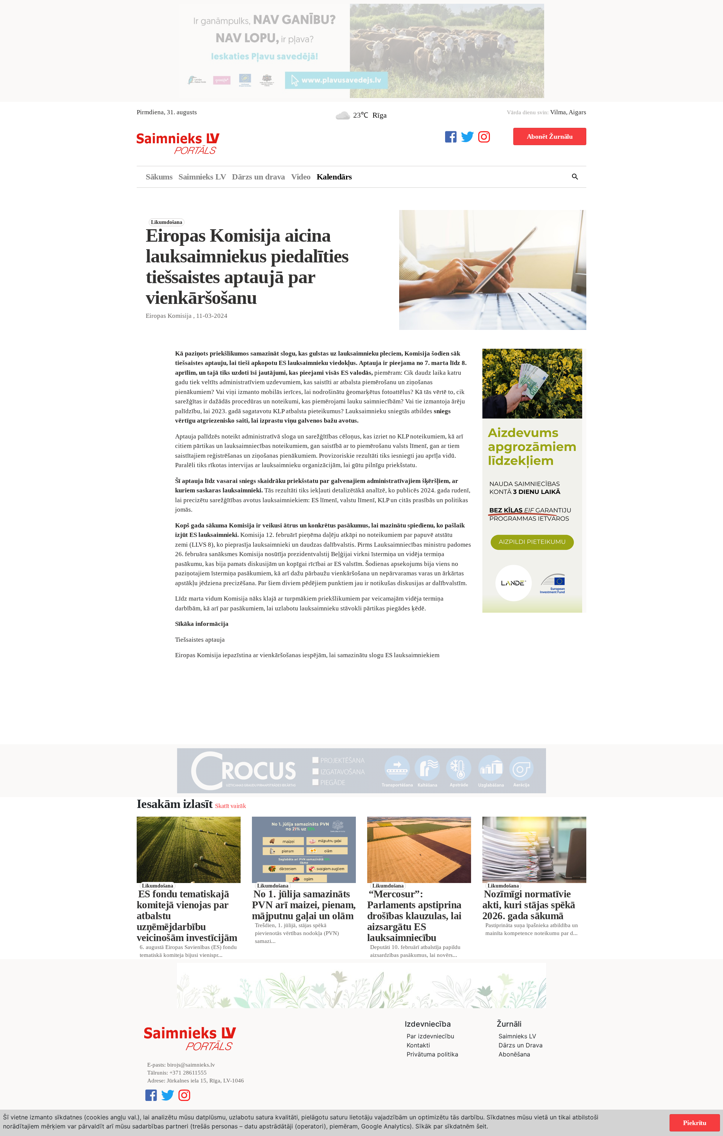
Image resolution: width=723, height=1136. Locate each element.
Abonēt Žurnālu (550, 136)
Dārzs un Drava (521, 1045)
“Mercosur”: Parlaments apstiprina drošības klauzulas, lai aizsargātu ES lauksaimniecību (414, 915)
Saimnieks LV (202, 176)
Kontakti (418, 1045)
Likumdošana (166, 222)
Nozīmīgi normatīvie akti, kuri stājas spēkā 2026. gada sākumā (528, 904)
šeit (481, 1126)
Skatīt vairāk (230, 805)
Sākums (159, 176)
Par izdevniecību (430, 1036)
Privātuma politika (432, 1054)
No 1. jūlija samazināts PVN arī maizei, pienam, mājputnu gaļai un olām (304, 904)
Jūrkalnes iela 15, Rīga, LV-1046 (205, 1081)
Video (301, 176)
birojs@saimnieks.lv (191, 1065)
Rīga (379, 115)
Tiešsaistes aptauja (200, 639)
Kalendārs (334, 176)
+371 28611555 (188, 1073)
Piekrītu (694, 1123)
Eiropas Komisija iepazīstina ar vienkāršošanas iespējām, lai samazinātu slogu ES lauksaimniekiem (307, 655)
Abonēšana (514, 1054)
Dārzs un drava (258, 176)
